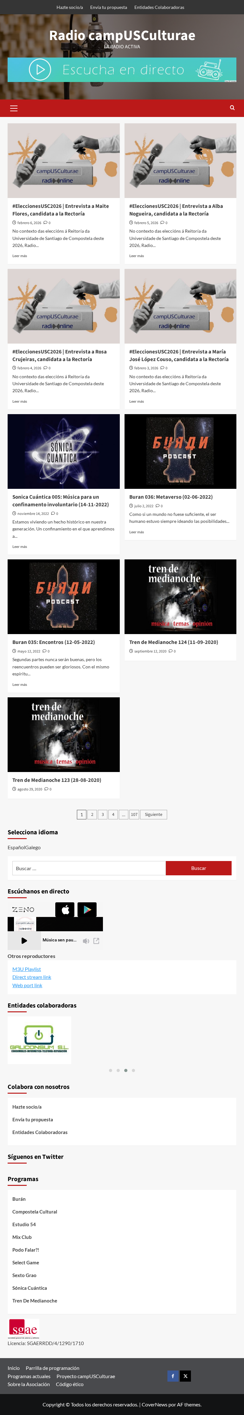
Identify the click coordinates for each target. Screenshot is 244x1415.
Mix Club (22, 1237)
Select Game (25, 1262)
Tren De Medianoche (34, 1300)
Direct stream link (31, 977)
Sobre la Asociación (29, 1384)
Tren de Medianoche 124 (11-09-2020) (173, 642)
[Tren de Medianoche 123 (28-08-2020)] (64, 734)
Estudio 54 (24, 1224)
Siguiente (153, 814)
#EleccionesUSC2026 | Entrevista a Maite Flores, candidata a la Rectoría (60, 210)
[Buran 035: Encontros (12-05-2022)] (64, 596)
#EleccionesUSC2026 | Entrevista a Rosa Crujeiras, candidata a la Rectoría (59, 355)
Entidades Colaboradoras (159, 7)
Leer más (19, 255)
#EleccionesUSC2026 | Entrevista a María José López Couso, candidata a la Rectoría (179, 355)
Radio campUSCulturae (122, 35)
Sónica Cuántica (29, 1288)
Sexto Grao (24, 1275)
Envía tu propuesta (108, 7)
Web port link (27, 985)
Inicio (14, 1368)
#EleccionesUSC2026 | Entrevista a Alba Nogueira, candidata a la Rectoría (176, 210)
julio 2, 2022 (143, 506)
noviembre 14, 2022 (33, 513)
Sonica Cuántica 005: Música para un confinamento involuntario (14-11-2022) (60, 501)
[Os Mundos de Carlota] (122, 1040)
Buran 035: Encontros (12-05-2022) (53, 642)
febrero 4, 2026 (29, 368)
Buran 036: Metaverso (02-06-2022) (171, 497)
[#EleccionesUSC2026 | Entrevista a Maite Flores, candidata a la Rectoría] (64, 160)
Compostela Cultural (34, 1211)
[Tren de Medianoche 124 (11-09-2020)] (181, 596)
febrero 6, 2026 (29, 223)
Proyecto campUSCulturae (86, 1376)
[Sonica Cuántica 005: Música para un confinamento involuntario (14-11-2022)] (64, 451)
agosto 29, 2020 (29, 789)
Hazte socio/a (70, 7)
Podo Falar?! (25, 1250)
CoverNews (154, 1404)
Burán (19, 1199)
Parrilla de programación (52, 1368)
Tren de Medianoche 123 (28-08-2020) (56, 780)
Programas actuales (29, 1376)
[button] (14, 107)
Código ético (70, 1384)
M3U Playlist (26, 969)
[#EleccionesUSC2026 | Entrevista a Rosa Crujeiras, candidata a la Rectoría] (64, 306)
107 (134, 814)
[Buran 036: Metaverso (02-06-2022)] (181, 451)
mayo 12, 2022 (28, 651)
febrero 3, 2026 (146, 368)
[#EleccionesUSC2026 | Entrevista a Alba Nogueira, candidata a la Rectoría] (181, 160)
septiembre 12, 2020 (150, 651)
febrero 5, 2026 (146, 223)
